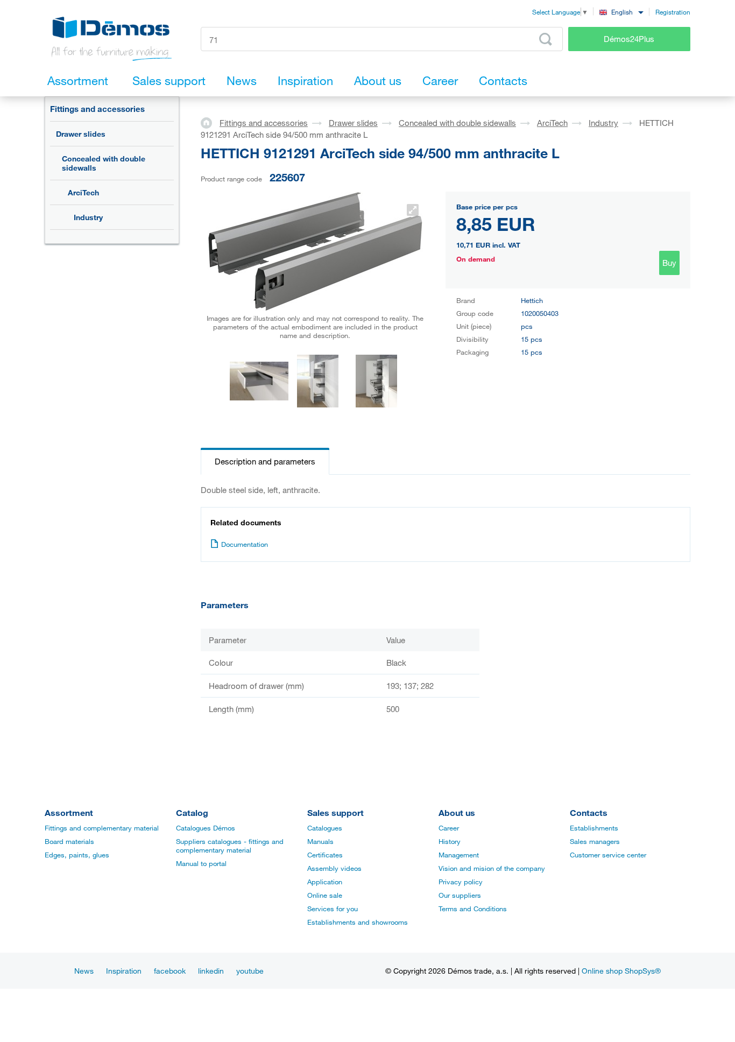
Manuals (320, 841)
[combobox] (621, 11)
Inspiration (124, 970)
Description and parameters (265, 461)
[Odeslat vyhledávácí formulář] (545, 39)
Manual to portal (201, 863)
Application (324, 881)
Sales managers (595, 841)
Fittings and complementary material (102, 827)
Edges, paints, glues (77, 854)
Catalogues (324, 827)
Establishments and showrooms (357, 922)
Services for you (332, 908)
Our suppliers (460, 895)
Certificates (325, 854)
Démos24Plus (629, 39)
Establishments (594, 827)
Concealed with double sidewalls (103, 163)
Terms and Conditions (473, 908)
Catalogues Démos (205, 827)
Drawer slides (80, 133)
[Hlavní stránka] (210, 122)
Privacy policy (461, 881)
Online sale (324, 895)
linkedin (211, 970)
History (450, 841)
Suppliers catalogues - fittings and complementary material (230, 845)
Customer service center (608, 854)
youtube (250, 970)
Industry (88, 217)
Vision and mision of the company (492, 868)
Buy (669, 262)
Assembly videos (334, 868)
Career (449, 827)
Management (459, 854)
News (84, 970)
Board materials (69, 841)
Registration (672, 12)
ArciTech (83, 192)
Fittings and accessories (97, 109)
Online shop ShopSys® (621, 970)
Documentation (244, 544)
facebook (170, 970)
